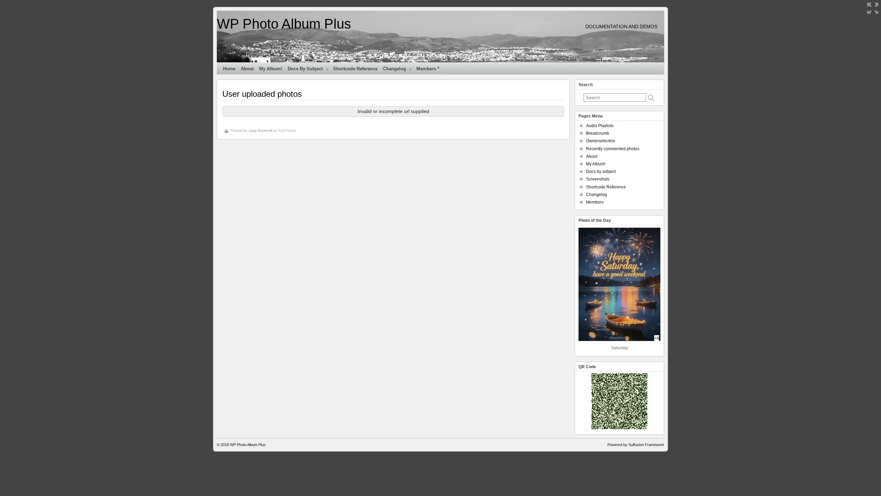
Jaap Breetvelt (260, 130)
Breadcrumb (597, 133)
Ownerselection (600, 140)
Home (229, 68)
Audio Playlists (600, 125)
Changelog (394, 68)
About (247, 68)
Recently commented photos (612, 148)
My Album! (270, 68)
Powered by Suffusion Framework (635, 445)
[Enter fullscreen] (872, 8)
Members (595, 202)
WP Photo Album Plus (284, 23)
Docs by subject (305, 68)
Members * (427, 68)
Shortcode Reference (355, 68)
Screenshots (597, 179)
